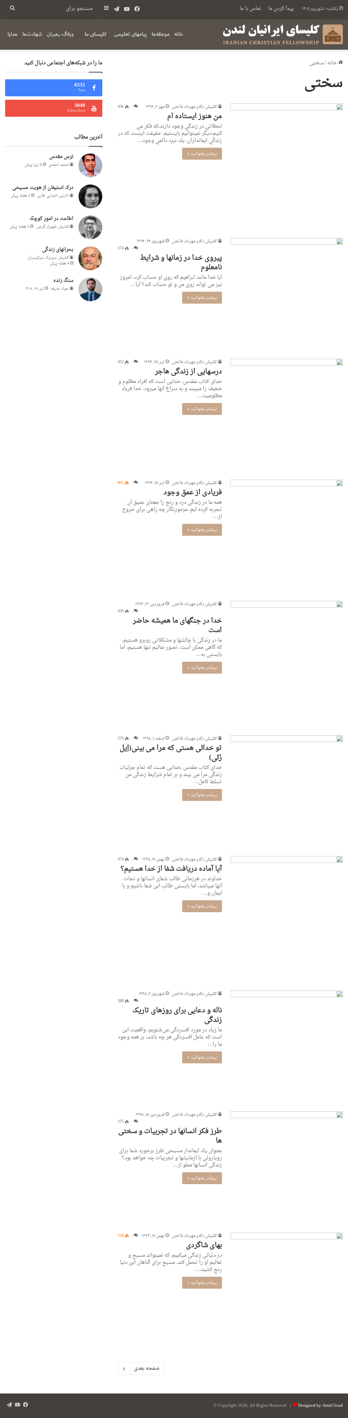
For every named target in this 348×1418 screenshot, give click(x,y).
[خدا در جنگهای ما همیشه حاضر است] (286, 664)
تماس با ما (250, 9)
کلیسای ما (95, 34)
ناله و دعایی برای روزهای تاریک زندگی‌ (177, 1015)
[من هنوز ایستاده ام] (286, 166)
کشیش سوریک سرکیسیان (48, 257)
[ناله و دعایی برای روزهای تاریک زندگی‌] (286, 1046)
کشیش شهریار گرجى (52, 226)
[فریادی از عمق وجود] (286, 536)
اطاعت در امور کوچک (51, 218)
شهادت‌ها (32, 34)
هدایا (12, 34)
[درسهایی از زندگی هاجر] (286, 415)
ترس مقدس (61, 156)
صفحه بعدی (147, 1368)
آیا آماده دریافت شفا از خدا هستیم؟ (171, 869)
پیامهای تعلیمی (130, 34)
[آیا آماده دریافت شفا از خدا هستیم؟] (286, 919)
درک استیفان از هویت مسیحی (42, 187)
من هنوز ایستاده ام (194, 116)
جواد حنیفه (60, 288)
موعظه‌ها (161, 34)
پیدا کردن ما (281, 9)
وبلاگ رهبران (60, 34)
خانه (178, 34)
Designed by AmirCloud (320, 1405)
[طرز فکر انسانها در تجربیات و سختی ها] (286, 1167)
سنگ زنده (63, 280)
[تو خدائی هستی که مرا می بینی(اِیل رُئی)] (286, 791)
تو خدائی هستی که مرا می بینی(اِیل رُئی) (171, 753)
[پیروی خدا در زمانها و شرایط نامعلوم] (286, 294)
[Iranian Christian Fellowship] (283, 34)
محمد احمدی (59, 164)
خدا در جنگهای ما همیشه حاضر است (177, 625)
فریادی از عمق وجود (192, 492)
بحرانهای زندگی (57, 249)
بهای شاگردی (204, 1245)
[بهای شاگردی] (286, 1288)
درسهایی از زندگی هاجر (188, 371)
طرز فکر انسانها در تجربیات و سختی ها (170, 1136)
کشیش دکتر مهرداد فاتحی (194, 107)
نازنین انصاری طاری (53, 195)
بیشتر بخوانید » (202, 153)
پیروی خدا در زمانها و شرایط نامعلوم (181, 263)
